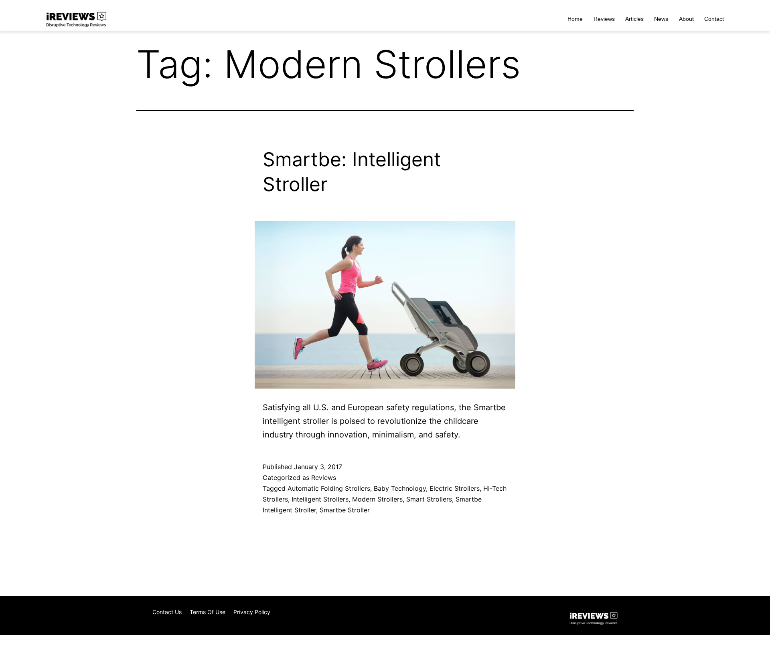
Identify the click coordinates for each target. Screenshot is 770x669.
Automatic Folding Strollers (329, 488)
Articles (634, 19)
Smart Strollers (429, 499)
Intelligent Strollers (320, 499)
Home (575, 19)
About (686, 19)
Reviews (604, 19)
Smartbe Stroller (345, 510)
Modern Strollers (377, 499)
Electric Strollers (455, 488)
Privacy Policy (251, 612)
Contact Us (167, 612)
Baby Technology (400, 488)
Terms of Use (207, 612)
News (661, 19)
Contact (714, 19)
